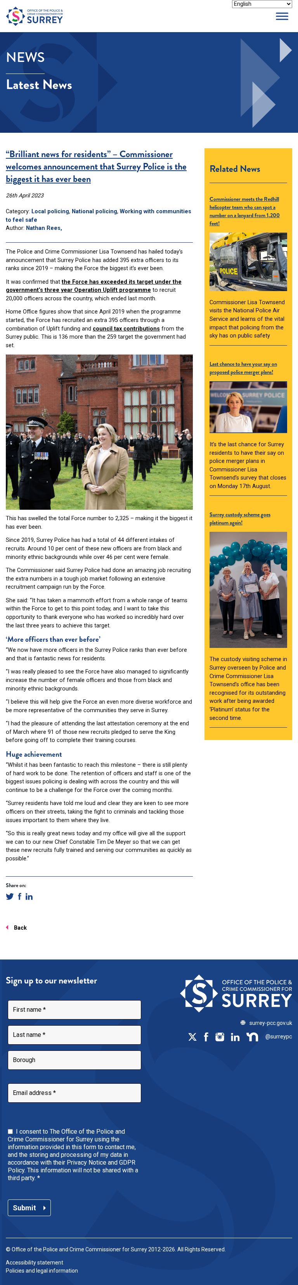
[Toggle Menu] (282, 16)
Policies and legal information (42, 1271)
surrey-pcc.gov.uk (270, 1023)
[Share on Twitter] (10, 896)
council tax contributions (126, 329)
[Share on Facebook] (19, 896)
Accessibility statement (34, 1262)
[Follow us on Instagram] (219, 1036)
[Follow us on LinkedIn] (235, 1036)
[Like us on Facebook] (206, 1036)
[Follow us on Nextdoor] (252, 1036)
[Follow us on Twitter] (192, 1036)
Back (20, 928)
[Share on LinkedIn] (29, 896)
